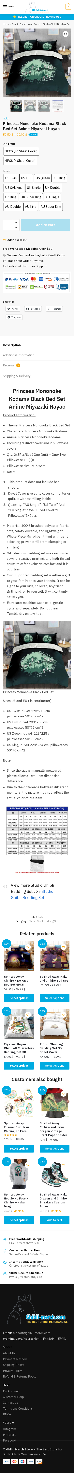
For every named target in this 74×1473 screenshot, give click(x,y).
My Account (11, 1391)
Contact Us (10, 1402)
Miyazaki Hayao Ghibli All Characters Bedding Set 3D (19, 1048)
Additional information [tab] (18, 355)
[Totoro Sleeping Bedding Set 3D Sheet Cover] (54, 1024)
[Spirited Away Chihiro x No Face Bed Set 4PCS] (19, 956)
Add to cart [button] (54, 1220)
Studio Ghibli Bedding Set (56, 24)
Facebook (10, 1440)
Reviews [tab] (11, 365)
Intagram (9, 1429)
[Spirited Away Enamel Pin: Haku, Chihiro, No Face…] (19, 1103)
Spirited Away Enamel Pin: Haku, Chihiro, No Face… (17, 1127)
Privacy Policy (12, 1371)
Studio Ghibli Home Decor (26, 24)
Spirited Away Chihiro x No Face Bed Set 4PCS (16, 980)
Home (6, 24)
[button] (65, 34)
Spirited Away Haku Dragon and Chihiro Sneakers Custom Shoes (53, 1200)
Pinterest (9, 1435)
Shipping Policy (13, 1365)
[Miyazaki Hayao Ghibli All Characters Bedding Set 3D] (19, 1024)
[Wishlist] (28, 947)
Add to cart (45, 225)
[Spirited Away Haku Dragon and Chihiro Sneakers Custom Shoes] (54, 1174)
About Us (9, 1353)
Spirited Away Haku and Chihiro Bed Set (54, 978)
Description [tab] (12, 345)
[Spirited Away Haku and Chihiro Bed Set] (54, 956)
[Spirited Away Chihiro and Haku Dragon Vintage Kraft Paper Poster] (54, 1103)
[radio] (21, 151)
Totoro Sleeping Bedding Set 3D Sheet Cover (51, 1048)
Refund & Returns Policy (19, 1376)
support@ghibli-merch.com (31, 1333)
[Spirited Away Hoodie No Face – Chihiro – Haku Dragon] (19, 1174)
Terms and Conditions (18, 1408)
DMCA (7, 1414)
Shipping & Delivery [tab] (17, 376)
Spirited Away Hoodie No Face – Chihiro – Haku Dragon (16, 1200)
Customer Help (13, 1397)
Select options (18, 998)
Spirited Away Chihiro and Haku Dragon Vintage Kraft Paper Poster (53, 1129)
